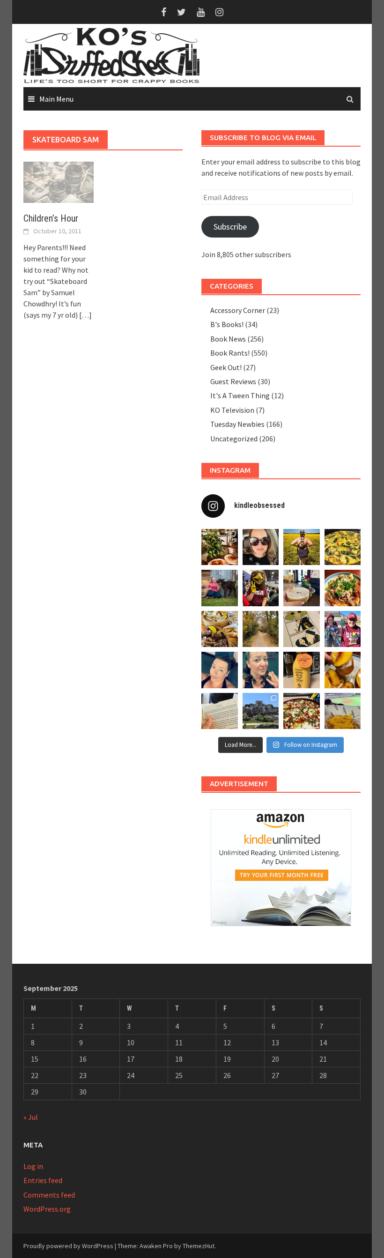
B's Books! (227, 324)
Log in (33, 1166)
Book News (228, 338)
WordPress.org (47, 1208)
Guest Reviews (233, 381)
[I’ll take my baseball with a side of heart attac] (343, 711)
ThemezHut (198, 1246)
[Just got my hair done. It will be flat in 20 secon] (261, 547)
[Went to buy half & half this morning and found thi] (301, 670)
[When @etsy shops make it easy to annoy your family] (301, 629)
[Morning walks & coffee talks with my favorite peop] (261, 629)
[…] (85, 315)
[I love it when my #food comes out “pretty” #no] (301, 711)
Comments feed (49, 1194)
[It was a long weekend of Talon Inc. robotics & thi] (261, 588)
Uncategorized (234, 438)
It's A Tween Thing (240, 395)
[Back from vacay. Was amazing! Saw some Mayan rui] (261, 711)
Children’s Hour (50, 218)
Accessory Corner (237, 310)
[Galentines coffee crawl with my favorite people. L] (301, 588)
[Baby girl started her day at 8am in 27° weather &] (343, 629)
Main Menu (56, 99)
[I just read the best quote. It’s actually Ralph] (219, 711)
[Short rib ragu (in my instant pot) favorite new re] (343, 588)
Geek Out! (226, 367)
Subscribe (230, 226)
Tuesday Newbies (237, 424)
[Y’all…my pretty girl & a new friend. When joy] (219, 588)
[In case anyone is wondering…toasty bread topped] (343, 670)
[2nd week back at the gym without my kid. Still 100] (261, 670)
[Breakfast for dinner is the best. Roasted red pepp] (343, 547)
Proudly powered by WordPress (68, 1246)
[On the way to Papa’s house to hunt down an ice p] (301, 547)
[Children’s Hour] (58, 181)
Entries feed (42, 1180)
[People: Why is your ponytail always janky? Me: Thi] (219, 670)
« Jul (30, 1117)
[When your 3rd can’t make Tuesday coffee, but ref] (219, 547)
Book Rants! (230, 352)
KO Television (232, 410)
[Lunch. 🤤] (219, 629)
